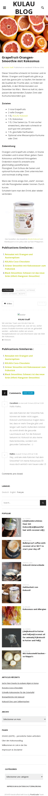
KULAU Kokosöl (20, 115)
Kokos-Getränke (10, 294)
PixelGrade (34, 794)
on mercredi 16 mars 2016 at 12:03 (31, 403)
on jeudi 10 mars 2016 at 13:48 (26, 454)
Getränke (31, 290)
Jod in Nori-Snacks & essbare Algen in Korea (20, 683)
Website (7, 340)
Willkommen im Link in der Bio (14, 745)
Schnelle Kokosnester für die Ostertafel (18, 692)
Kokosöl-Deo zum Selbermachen (15, 701)
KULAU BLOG (24, 7)
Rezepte (22, 294)
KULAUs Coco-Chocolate (17, 261)
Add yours (28, 393)
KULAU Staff (8, 67)
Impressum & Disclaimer (12, 750)
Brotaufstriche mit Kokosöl (13, 697)
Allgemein (20, 290)
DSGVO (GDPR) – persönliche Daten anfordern (21, 736)
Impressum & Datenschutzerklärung (24, 786)
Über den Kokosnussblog (12, 740)
